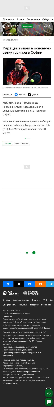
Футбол (6, 300)
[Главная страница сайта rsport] (16, 26)
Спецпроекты (9, 305)
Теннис (7, 144)
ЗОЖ (45, 300)
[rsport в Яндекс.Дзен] (19, 284)
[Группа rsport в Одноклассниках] (40, 284)
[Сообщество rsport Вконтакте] (29, 284)
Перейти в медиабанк (39, 87)
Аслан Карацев (24, 106)
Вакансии (7, 316)
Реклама (23, 305)
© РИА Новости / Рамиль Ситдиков (16, 87)
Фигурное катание (20, 300)
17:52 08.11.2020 (10, 40)
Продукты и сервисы (40, 305)
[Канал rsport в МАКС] (8, 284)
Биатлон (36, 300)
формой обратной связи (28, 371)
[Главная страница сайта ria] (3, 26)
